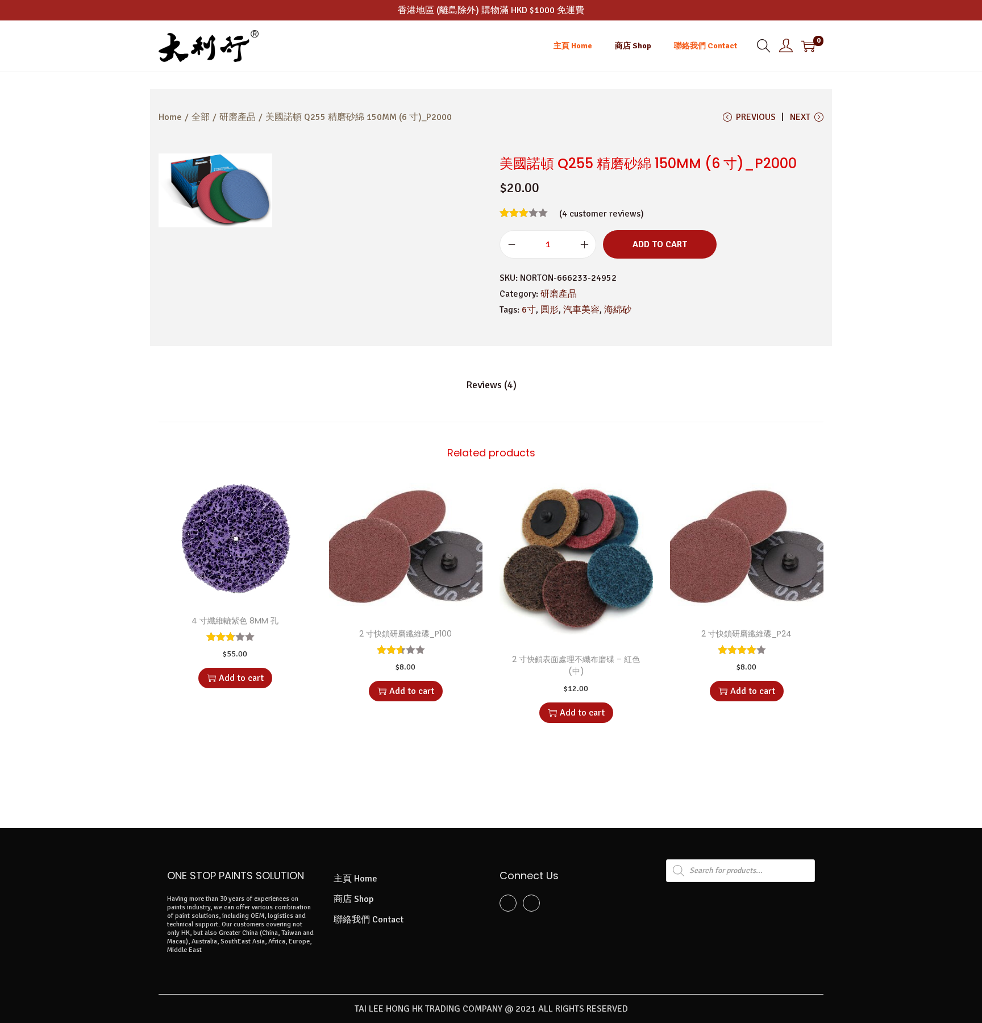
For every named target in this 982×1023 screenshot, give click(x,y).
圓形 (549, 309)
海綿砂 (617, 309)
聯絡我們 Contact (368, 919)
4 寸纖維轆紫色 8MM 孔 (235, 620)
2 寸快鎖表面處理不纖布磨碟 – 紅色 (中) (576, 665)
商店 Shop (353, 899)
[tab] (491, 385)
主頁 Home (355, 878)
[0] (808, 46)
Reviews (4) (491, 385)
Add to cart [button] (241, 678)
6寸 (529, 309)
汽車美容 (581, 309)
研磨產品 (237, 117)
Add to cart (660, 244)
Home (170, 117)
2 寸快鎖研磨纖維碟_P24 (746, 633)
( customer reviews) (601, 213)
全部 (201, 117)
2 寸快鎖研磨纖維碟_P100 (405, 633)
